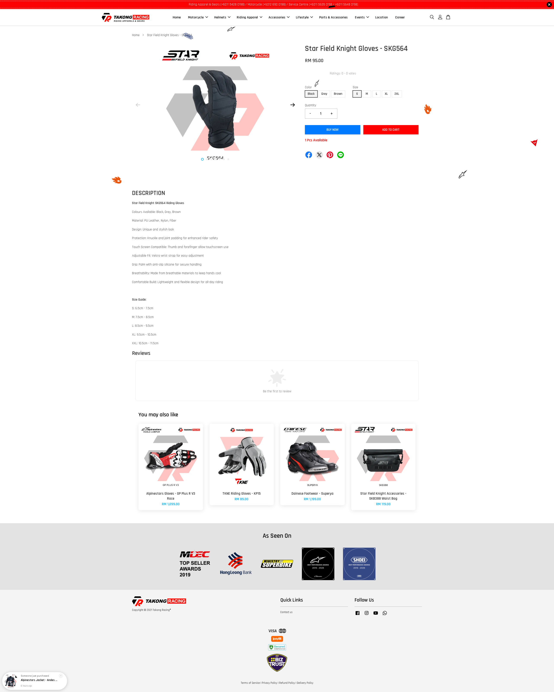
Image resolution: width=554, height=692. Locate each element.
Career (400, 17)
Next (292, 104)
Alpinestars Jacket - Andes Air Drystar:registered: (40, 680)
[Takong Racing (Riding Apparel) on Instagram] (367, 615)
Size (355, 87)
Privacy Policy (269, 683)
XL (386, 94)
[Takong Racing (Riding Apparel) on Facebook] (357, 615)
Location (381, 17)
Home (177, 17)
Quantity (310, 105)
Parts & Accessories (333, 17)
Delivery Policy (305, 683)
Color (308, 87)
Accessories (277, 17)
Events (360, 17)
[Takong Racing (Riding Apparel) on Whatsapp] (385, 615)
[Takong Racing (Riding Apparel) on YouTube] (376, 615)
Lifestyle (302, 17)
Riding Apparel (247, 17)
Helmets (220, 17)
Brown (338, 94)
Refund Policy (287, 683)
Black (311, 94)
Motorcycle (196, 17)
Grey (324, 94)
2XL (397, 94)
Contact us (286, 612)
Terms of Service (250, 683)
